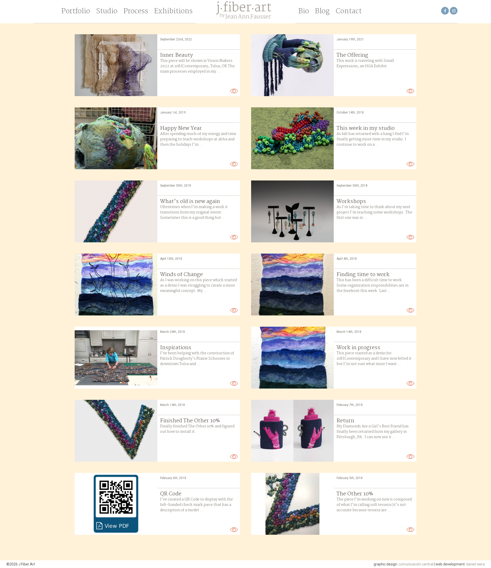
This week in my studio (366, 128)
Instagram (453, 10)
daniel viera (475, 564)
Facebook (445, 10)
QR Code (170, 494)
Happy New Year (181, 128)
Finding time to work (363, 274)
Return (345, 420)
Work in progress (358, 347)
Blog (322, 11)
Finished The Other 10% (190, 420)
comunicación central (416, 564)
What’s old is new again (190, 201)
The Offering (352, 55)
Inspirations (175, 347)
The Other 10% (355, 494)
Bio (303, 11)
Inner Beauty (176, 55)
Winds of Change (181, 274)
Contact (349, 11)
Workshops (351, 201)
